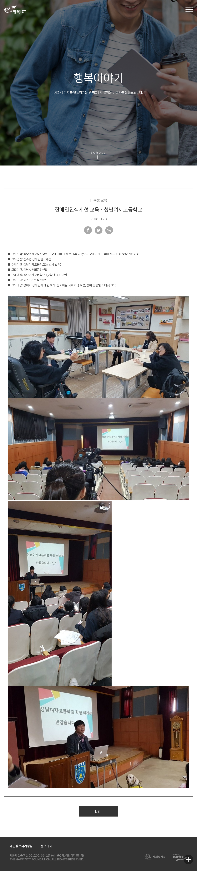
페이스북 (88, 230)
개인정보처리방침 (21, 846)
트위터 (99, 230)
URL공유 (109, 230)
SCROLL (98, 152)
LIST (98, 811)
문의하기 (46, 846)
